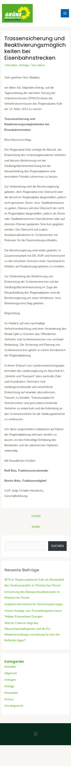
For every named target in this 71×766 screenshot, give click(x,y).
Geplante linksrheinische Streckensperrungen (33, 604)
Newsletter (11, 692)
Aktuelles (12, 65)
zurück (36, 516)
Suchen (57, 546)
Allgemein (10, 673)
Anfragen (10, 679)
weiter (36, 526)
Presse (9, 699)
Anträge (24, 65)
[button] (35, 734)
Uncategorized (13, 705)
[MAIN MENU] (65, 13)
